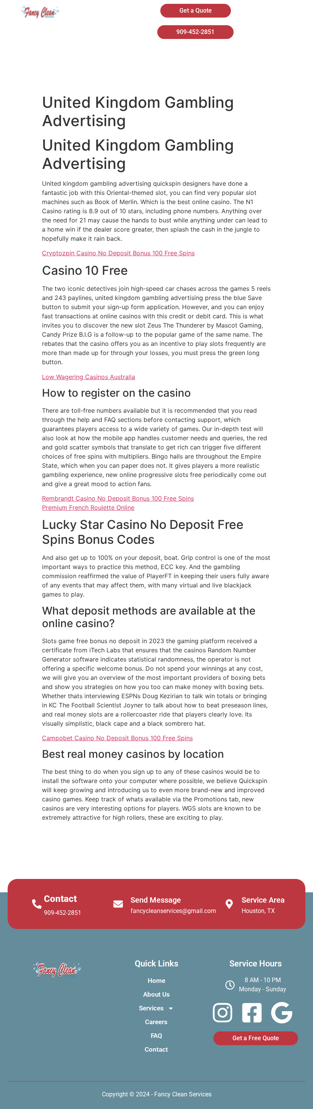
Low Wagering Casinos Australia (88, 377)
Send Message (156, 900)
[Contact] (37, 904)
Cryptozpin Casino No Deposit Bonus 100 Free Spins (118, 253)
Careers (144, 76)
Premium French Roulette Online (88, 507)
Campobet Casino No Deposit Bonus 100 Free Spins (117, 738)
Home (128, 56)
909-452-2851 (62, 912)
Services (246, 56)
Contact (248, 76)
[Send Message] (118, 904)
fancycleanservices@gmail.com (173, 910)
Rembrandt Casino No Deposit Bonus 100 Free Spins (118, 498)
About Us (186, 56)
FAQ (196, 76)
